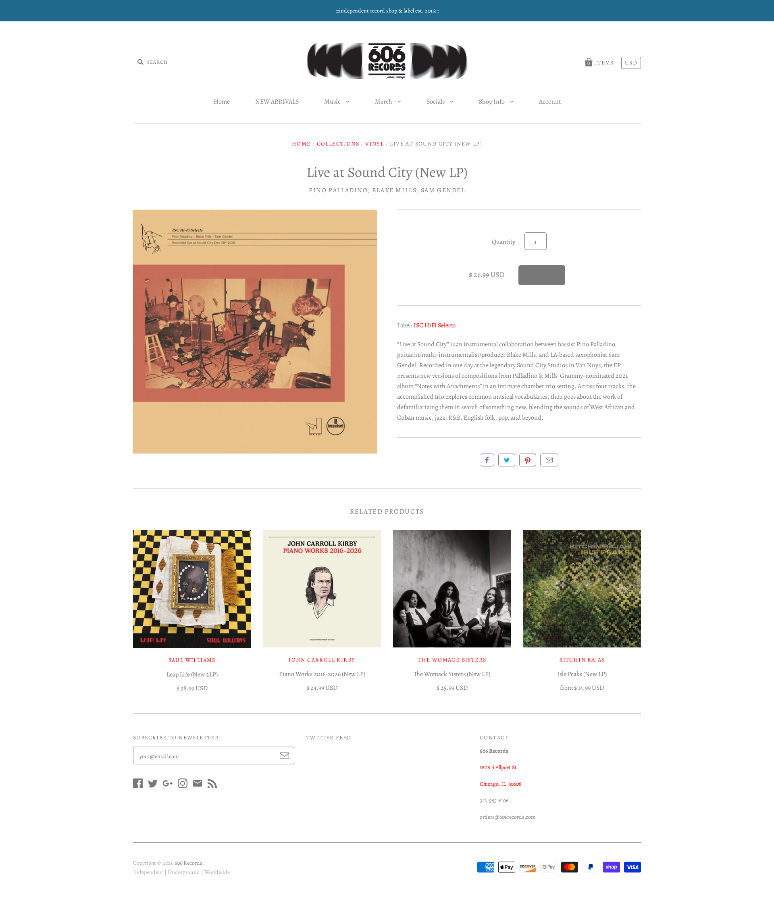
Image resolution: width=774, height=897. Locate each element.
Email (549, 460)
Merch (384, 101)
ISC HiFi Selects (435, 325)
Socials (436, 101)
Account (550, 101)
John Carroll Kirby (322, 660)
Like (487, 460)
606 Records (188, 863)
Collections (338, 144)
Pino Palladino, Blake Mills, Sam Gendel (387, 190)
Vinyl (374, 144)
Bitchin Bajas (582, 660)
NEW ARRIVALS (277, 101)
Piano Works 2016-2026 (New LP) (322, 674)
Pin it (527, 460)
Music (333, 101)
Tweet (506, 460)
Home (222, 101)
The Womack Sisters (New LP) (452, 674)
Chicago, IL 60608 (501, 784)
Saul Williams (192, 660)
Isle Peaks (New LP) (582, 674)
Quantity (503, 241)
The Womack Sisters (452, 660)
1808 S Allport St (498, 767)
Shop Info (492, 101)
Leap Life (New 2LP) (192, 674)
